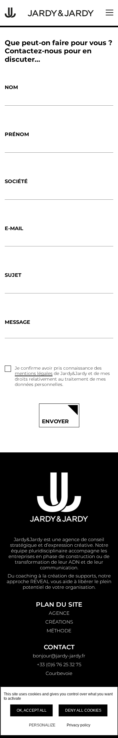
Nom (11, 87)
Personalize (42, 725)
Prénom (17, 134)
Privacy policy (78, 725)
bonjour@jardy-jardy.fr (59, 656)
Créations (59, 622)
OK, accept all (32, 710)
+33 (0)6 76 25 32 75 (59, 664)
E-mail (14, 228)
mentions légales (34, 373)
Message (17, 322)
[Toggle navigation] (109, 12)
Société (16, 181)
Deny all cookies (83, 710)
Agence (59, 613)
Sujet (13, 275)
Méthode (59, 631)
